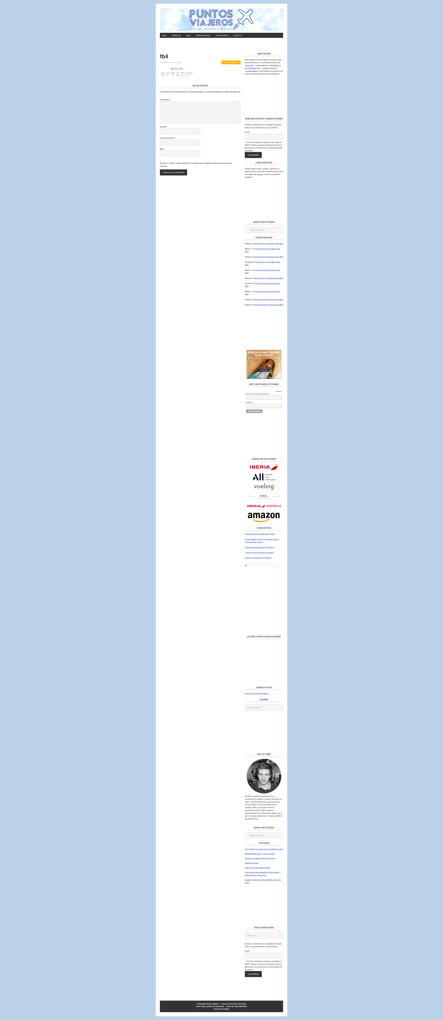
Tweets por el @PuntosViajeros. (257, 693)
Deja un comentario (231, 62)
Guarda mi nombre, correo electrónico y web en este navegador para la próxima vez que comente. (196, 164)
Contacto (260, 174)
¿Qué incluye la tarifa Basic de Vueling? (259, 547)
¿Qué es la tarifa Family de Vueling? (258, 557)
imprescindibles (251, 71)
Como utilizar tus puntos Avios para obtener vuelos (264, 849)
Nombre (164, 126)
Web (162, 149)
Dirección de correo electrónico (258, 394)
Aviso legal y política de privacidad (210, 1006)
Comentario (165, 99)
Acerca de (249, 65)
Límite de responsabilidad (236, 1006)
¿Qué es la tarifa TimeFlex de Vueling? (259, 552)
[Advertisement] (221, 46)
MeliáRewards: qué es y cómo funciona (260, 853)
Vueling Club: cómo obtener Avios (257, 867)
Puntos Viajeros (213, 1004)
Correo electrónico (168, 138)
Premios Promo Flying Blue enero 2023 (268, 243)
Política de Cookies (221, 1009)
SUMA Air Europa (251, 863)
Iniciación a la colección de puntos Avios (260, 858)
